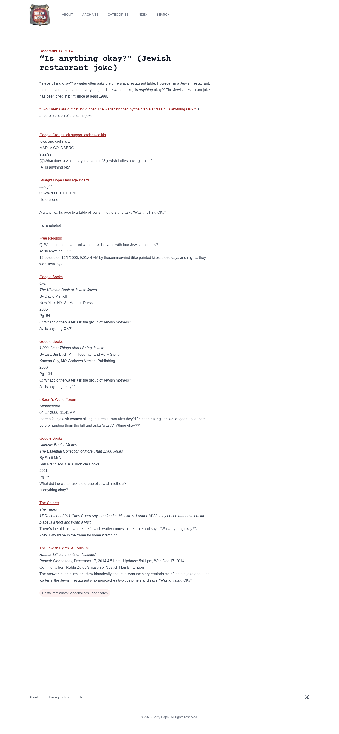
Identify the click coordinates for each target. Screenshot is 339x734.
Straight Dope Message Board (64, 180)
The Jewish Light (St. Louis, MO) (65, 548)
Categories (118, 14)
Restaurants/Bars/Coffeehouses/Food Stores (75, 593)
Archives (90, 14)
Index (142, 14)
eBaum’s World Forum (57, 400)
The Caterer (49, 503)
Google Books (51, 277)
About (67, 14)
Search (163, 14)
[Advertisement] (258, 84)
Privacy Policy (59, 697)
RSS (83, 697)
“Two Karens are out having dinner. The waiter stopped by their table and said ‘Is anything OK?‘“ (117, 109)
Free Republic (51, 238)
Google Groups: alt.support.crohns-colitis (72, 135)
